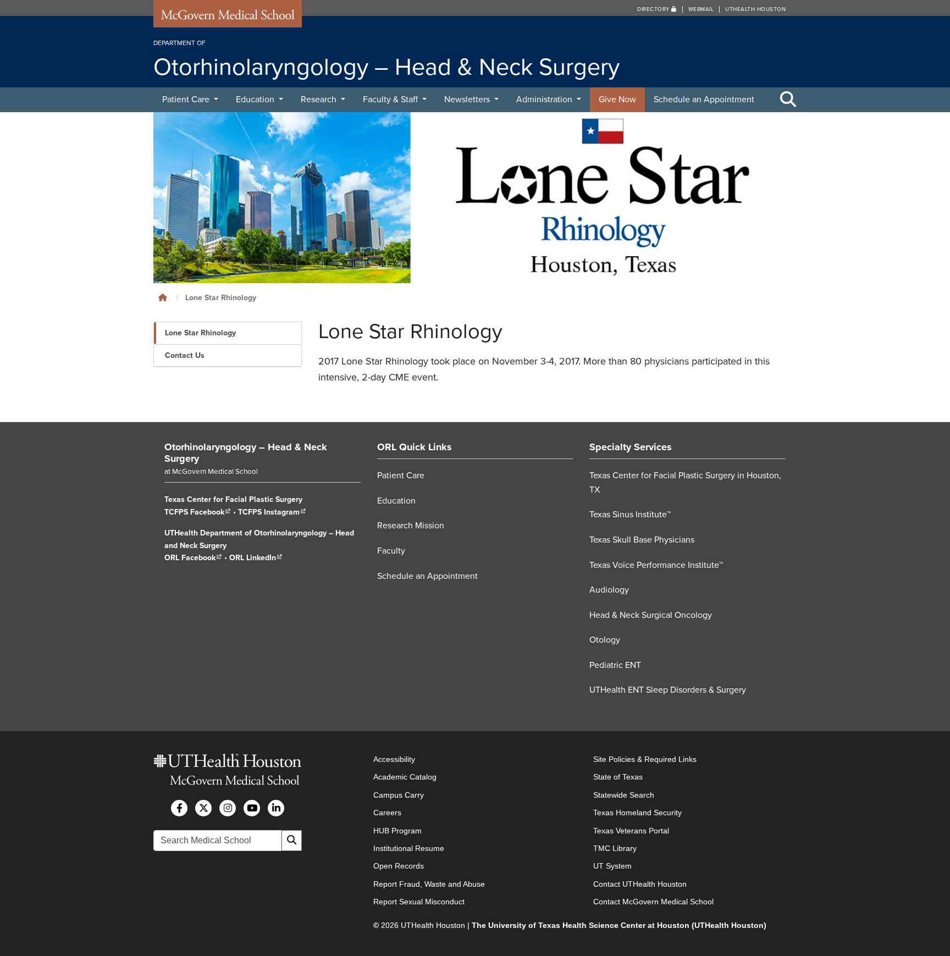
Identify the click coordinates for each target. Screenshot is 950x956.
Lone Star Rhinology (200, 333)
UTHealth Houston (755, 9)
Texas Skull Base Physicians (641, 539)
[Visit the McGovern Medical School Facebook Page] (179, 808)
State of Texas (618, 776)
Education (256, 99)
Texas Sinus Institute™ (630, 514)
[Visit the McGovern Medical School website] (227, 18)
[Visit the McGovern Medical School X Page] (203, 808)
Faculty (391, 550)
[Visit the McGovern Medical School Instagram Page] (227, 808)
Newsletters (468, 99)
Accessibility (394, 759)
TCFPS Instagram (272, 512)
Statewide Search (623, 795)
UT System (612, 865)
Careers (387, 812)
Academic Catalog (405, 776)
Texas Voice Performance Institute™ (656, 565)
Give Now (617, 99)
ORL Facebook (193, 557)
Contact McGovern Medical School (653, 901)
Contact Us (185, 355)
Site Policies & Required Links (645, 759)
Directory (654, 9)
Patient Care (187, 99)
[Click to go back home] (162, 297)
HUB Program (397, 830)
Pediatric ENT (615, 665)
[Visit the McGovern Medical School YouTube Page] (252, 808)
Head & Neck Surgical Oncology (650, 615)
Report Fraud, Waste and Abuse (429, 884)
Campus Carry (398, 795)
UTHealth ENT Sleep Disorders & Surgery (667, 689)
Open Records (398, 865)
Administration (545, 99)
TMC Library (615, 848)
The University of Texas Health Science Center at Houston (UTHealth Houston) (619, 925)
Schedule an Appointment (704, 99)
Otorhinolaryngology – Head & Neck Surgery (245, 453)
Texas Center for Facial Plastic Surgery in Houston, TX (685, 482)
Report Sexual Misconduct (419, 901)
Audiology (609, 589)
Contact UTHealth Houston (640, 884)
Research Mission (410, 525)
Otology (604, 639)
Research (320, 99)
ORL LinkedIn (256, 557)
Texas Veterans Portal (631, 830)
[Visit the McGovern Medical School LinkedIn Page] (276, 808)
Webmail (701, 9)
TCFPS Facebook (197, 512)
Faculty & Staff (391, 99)
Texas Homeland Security (637, 812)
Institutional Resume (408, 848)
